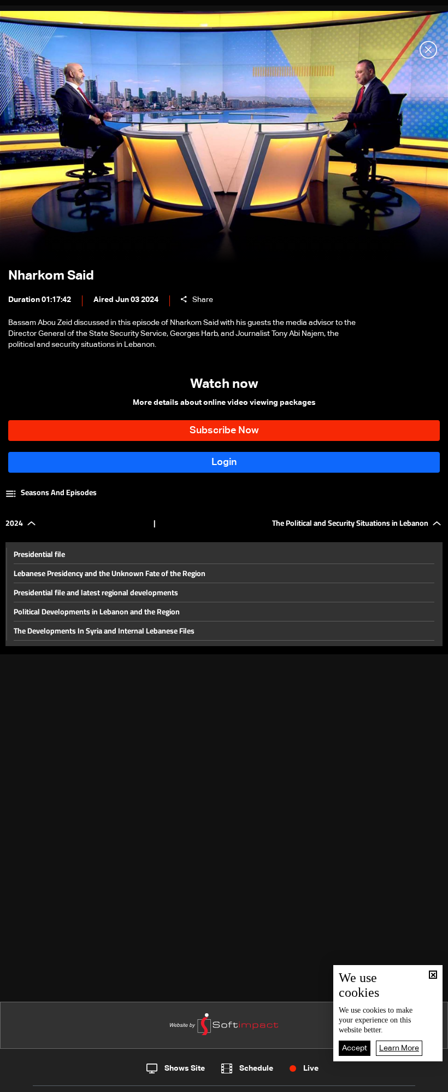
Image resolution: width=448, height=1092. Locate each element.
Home (51, 1080)
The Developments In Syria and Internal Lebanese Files (104, 630)
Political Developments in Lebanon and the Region (97, 611)
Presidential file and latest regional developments (96, 592)
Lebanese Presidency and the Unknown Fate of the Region (109, 573)
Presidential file (39, 554)
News (148, 1080)
